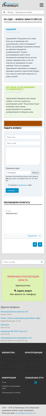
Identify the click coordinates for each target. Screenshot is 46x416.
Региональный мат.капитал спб (14, 311)
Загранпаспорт (11, 213)
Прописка (5, 324)
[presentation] (35, 244)
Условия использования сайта (11, 387)
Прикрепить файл (12, 168)
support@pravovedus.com (25, 413)
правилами (23, 185)
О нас (4, 382)
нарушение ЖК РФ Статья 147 (14, 331)
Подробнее (32, 236)
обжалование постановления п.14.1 (16, 337)
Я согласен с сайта (20, 185)
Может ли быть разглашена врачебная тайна (20, 318)
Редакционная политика (11, 392)
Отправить (11, 190)
